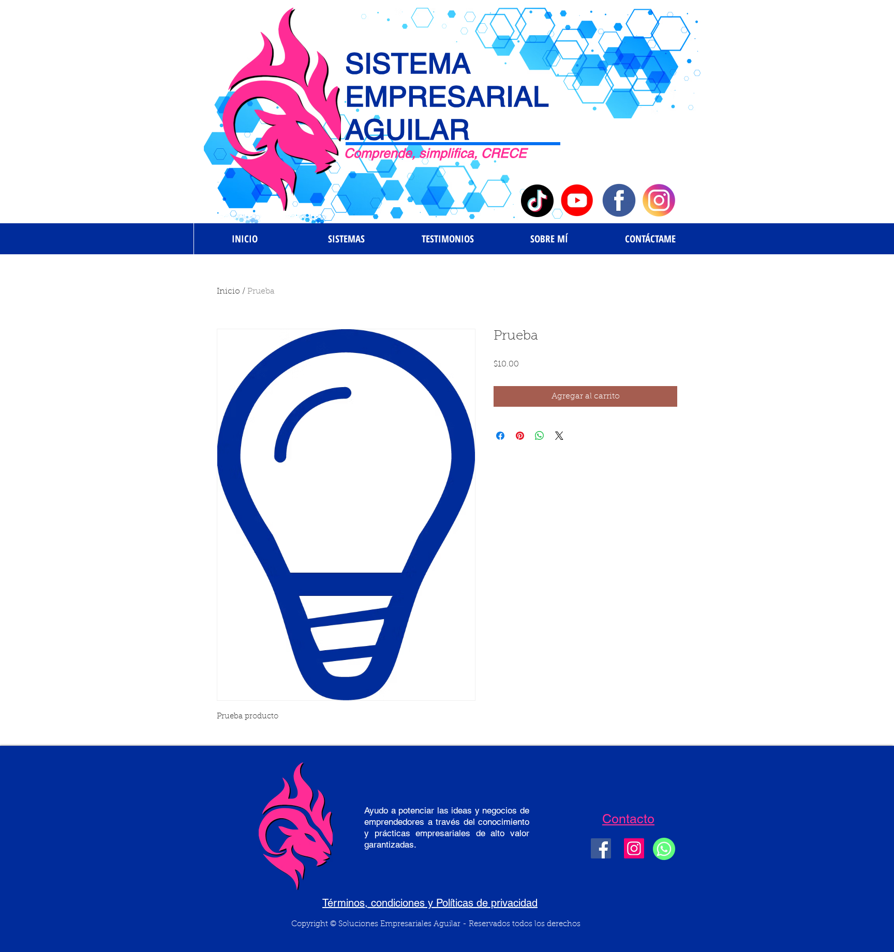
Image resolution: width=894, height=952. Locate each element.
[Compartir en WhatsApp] (539, 435)
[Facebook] (601, 848)
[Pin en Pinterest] (520, 435)
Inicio (228, 291)
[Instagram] (634, 848)
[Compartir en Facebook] (500, 435)
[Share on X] (559, 435)
